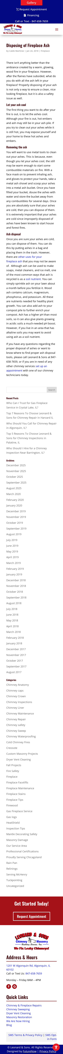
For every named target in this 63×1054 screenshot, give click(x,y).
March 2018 (13, 632)
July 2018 (11, 609)
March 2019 (13, 563)
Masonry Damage (17, 840)
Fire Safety (12, 771)
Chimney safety (15, 725)
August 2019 (13, 534)
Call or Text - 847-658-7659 (31, 21)
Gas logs (11, 817)
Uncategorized (15, 886)
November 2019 (16, 517)
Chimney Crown (16, 696)
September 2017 (16, 666)
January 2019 (14, 574)
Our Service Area (16, 845)
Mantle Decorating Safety (21, 834)
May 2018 (12, 620)
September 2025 (16, 482)
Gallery (31, 2)
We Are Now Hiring (18, 1021)
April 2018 (12, 626)
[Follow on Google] (14, 986)
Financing (33, 15)
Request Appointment (33, 9)
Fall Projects (13, 765)
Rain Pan (11, 863)
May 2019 (12, 551)
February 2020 (15, 500)
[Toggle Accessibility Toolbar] (56, 1047)
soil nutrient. (33, 279)
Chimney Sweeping (18, 1009)
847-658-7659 (33, 973)
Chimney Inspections (19, 702)
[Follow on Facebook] (8, 986)
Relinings (12, 868)
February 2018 (15, 637)
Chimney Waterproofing (21, 736)
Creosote (11, 748)
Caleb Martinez (16, 50)
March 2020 (13, 494)
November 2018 (16, 586)
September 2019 (16, 528)
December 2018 (16, 580)
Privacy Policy (47, 1051)
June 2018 (12, 614)
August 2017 (13, 672)
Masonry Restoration (19, 1017)
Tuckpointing (14, 880)
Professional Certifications (22, 851)
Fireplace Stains (16, 794)
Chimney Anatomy (17, 684)
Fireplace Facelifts (17, 782)
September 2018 (16, 597)
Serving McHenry (16, 874)
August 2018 (13, 603)
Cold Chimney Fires (18, 742)
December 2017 (16, 649)
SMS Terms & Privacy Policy (25, 1035)
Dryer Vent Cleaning (18, 759)
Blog (9, 1025)
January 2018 (14, 643)
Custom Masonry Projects (22, 753)
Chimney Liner (15, 707)
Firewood (12, 805)
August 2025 (13, 488)
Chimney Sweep (16, 730)
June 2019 (12, 545)
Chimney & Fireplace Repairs (24, 1005)
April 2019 (12, 557)
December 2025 (16, 465)
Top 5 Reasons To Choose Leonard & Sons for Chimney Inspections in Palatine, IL (29, 438)
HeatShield (13, 822)
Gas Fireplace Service (19, 811)
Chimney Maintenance (20, 713)
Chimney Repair (16, 719)
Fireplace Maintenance (20, 788)
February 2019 (15, 568)
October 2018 (14, 591)
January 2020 (14, 505)
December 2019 (16, 511)
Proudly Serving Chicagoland (24, 857)
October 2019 (14, 522)
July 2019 (11, 540)
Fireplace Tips (14, 799)
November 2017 (16, 655)
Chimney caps (15, 690)
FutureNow (29, 1051)
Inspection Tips (15, 828)
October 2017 (14, 660)
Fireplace (45, 50)
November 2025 (16, 471)
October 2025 (14, 476)
